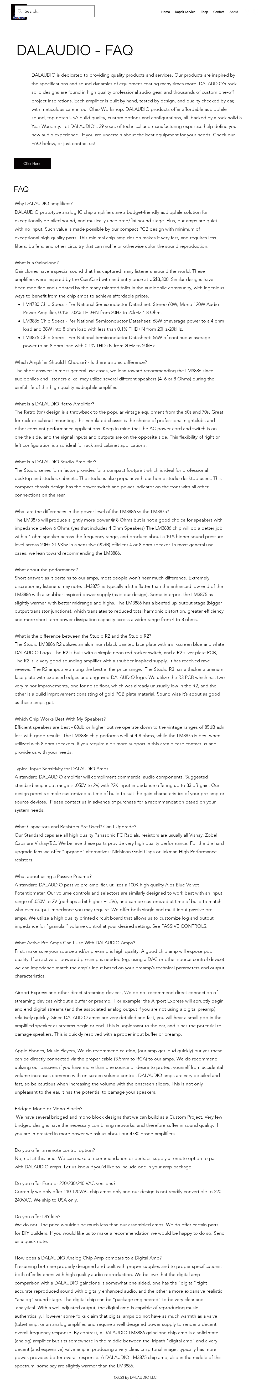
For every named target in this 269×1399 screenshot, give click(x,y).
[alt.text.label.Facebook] (247, 11)
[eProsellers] (138, 1395)
